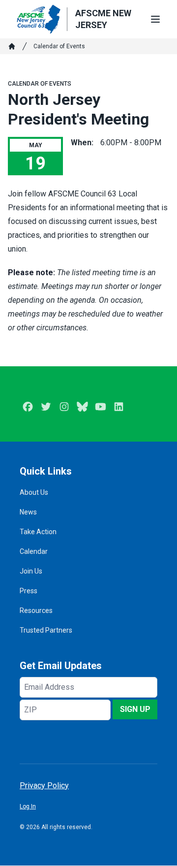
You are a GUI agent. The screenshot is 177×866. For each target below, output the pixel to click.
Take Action (38, 532)
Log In (28, 806)
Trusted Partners (46, 630)
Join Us (31, 571)
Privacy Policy (44, 785)
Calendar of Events (59, 46)
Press (28, 591)
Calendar (34, 551)
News (28, 512)
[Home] (12, 46)
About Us (34, 492)
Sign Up (135, 709)
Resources (36, 610)
